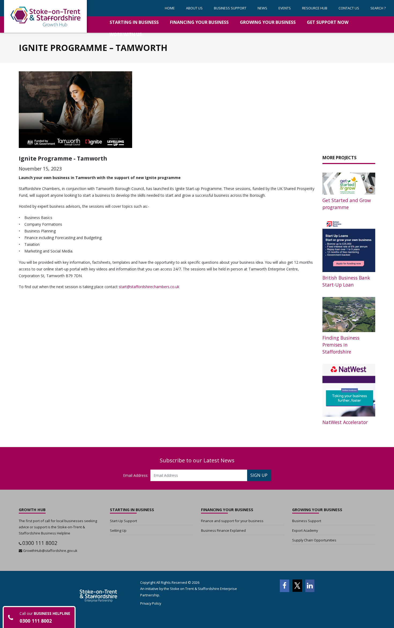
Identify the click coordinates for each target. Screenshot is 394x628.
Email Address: (135, 475)
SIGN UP (258, 475)
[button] (230, 8)
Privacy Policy (150, 603)
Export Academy (305, 530)
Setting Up (118, 530)
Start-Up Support (123, 520)
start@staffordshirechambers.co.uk (149, 286)
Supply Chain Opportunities (314, 540)
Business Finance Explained (223, 530)
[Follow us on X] (297, 585)
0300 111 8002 (39, 543)
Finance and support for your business (232, 520)
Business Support (306, 520)
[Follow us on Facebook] (284, 585)
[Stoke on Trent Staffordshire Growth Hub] (45, 16)
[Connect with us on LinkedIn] (310, 585)
